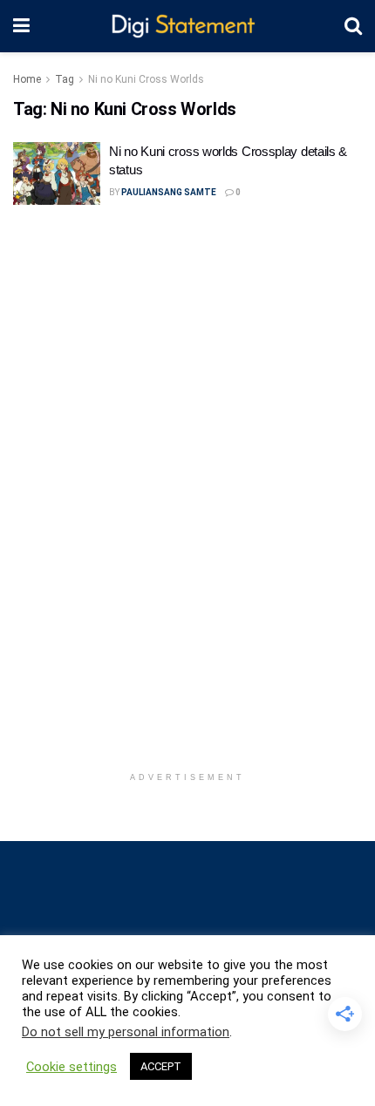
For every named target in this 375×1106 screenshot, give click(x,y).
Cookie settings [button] (71, 1067)
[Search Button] (353, 26)
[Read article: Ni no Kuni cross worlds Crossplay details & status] (56, 173)
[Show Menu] (21, 26)
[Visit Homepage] (187, 26)
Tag (64, 79)
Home (27, 79)
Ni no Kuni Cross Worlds (146, 79)
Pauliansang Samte (168, 192)
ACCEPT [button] (160, 1066)
